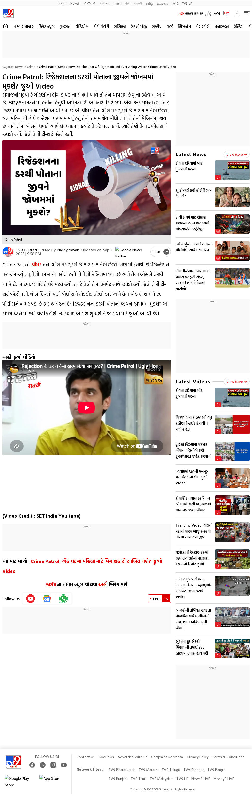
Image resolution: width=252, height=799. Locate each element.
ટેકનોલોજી (139, 26)
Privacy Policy (197, 757)
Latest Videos (193, 381)
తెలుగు (105, 3)
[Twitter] (43, 765)
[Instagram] (53, 765)
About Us (106, 757)
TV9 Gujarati (26, 250)
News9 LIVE (200, 779)
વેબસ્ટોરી (203, 26)
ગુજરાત (65, 26)
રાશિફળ (120, 26)
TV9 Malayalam (161, 779)
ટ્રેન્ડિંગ (238, 26)
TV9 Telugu (171, 769)
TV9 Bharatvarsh (122, 769)
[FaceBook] (32, 765)
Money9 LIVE (223, 779)
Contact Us (86, 757)
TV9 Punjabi (118, 779)
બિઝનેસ (184, 26)
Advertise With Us (132, 757)
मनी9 (175, 3)
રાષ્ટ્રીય (157, 26)
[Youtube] (30, 598)
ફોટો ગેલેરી (101, 26)
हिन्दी (62, 3)
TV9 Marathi (148, 769)
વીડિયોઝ (81, 26)
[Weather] (209, 13)
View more (234, 154)
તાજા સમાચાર (23, 26)
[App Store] (54, 781)
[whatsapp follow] (63, 598)
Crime (31, 66)
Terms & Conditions (228, 757)
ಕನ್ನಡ (89, 3)
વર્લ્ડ (170, 26)
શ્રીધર (37, 264)
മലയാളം (162, 3)
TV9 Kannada (193, 769)
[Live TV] (225, 13)
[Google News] (47, 598)
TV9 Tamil (138, 779)
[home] (5, 26)
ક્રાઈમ (51, 584)
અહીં (103, 584)
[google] (131, 252)
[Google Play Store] (19, 781)
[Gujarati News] (8, 13)
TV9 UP (182, 779)
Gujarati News (12, 66)
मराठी (117, 3)
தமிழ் (149, 3)
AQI (217, 13)
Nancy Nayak (68, 250)
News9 (74, 3)
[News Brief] (190, 13)
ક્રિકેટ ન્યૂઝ (47, 26)
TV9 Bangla (216, 769)
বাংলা (127, 3)
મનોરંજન (222, 26)
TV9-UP (187, 3)
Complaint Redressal (167, 757)
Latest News (191, 154)
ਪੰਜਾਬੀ (138, 3)
